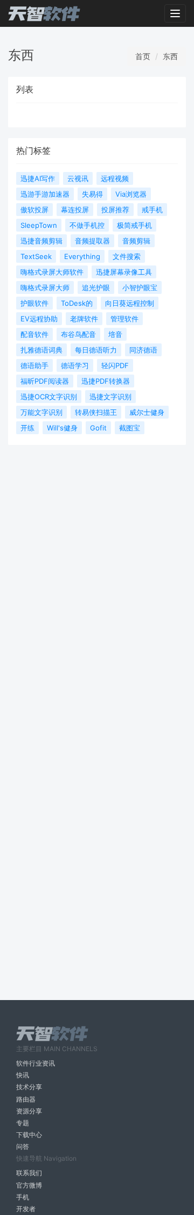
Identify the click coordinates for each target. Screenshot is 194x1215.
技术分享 (29, 1087)
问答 (22, 1146)
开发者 (26, 1209)
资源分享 (29, 1111)
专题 (22, 1123)
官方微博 (29, 1185)
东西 (170, 56)
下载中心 (29, 1135)
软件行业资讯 (35, 1063)
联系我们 (29, 1173)
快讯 (22, 1075)
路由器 (26, 1099)
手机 (22, 1197)
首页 (142, 56)
